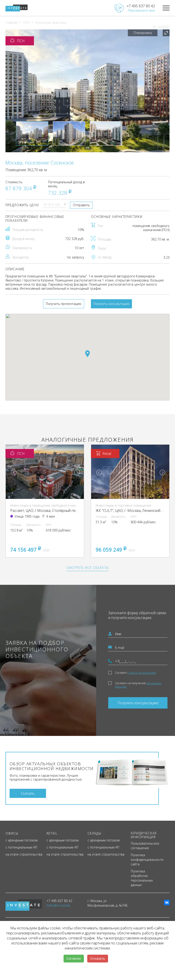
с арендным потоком (21, 840)
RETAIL (51, 833)
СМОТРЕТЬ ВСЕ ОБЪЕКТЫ (87, 567)
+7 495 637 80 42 (141, 6)
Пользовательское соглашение (145, 845)
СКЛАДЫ (94, 833)
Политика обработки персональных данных (142, 878)
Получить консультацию (111, 304)
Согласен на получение (138, 684)
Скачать (28, 793)
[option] (87, 90)
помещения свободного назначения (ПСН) (151, 228)
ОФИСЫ (12, 833)
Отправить (81, 205)
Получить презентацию (63, 304)
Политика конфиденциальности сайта (147, 859)
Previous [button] (13, 472)
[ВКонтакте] (167, 902)
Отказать (97, 958)
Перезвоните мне (141, 10)
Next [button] (77, 472)
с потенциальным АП (21, 847)
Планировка (143, 33)
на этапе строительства (23, 854)
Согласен (135, 672)
